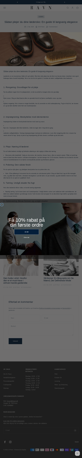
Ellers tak (26, 237)
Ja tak (27, 232)
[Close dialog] (1, 204)
